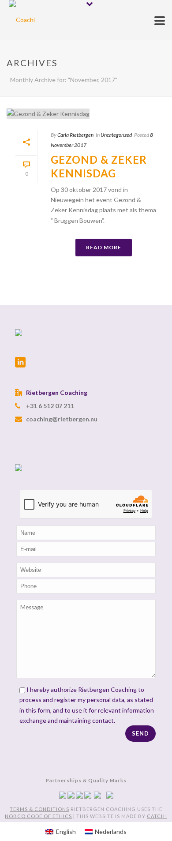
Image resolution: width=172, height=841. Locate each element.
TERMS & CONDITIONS (39, 809)
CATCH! (157, 816)
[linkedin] (20, 362)
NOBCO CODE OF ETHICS (38, 816)
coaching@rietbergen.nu (61, 419)
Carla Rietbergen (75, 134)
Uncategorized (116, 134)
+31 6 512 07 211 (50, 405)
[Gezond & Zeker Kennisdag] (86, 113)
